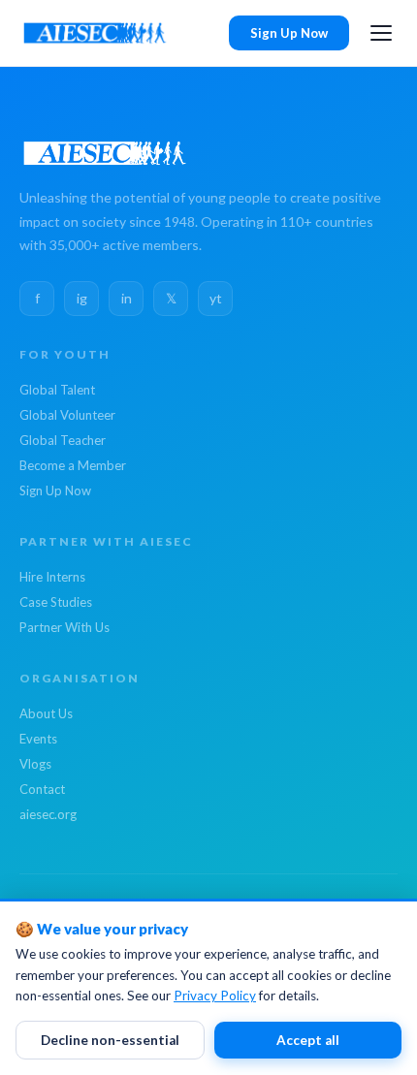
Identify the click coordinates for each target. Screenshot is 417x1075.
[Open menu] (381, 32)
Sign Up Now (289, 33)
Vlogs (35, 764)
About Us (46, 713)
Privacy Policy (215, 995)
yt (215, 298)
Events (38, 738)
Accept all (307, 1040)
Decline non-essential (110, 1040)
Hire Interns (52, 577)
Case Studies (55, 602)
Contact (42, 789)
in (126, 298)
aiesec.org (48, 814)
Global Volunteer (67, 415)
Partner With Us (64, 627)
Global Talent (57, 389)
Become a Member (72, 465)
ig (82, 298)
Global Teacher (62, 440)
